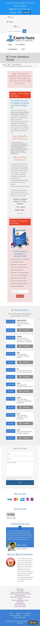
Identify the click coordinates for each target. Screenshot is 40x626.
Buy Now (26, 330)
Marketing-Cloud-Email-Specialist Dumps (20, 597)
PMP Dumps (20, 589)
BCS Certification (16, 64)
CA (18, 369)
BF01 (18, 353)
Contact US (27, 615)
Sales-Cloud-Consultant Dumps (20, 592)
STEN (18, 397)
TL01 (18, 414)
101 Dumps (20, 591)
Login (11, 17)
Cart (23, 49)
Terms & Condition (15, 615)
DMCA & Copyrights (20, 617)
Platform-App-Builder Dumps (20, 600)
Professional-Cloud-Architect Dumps (20, 594)
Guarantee (28, 613)
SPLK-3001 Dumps (20, 606)
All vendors (20, 44)
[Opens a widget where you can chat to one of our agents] (33, 622)
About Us (19, 613)
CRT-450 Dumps (20, 595)
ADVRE (19, 336)
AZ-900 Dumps (20, 603)
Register (11, 22)
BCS (9, 64)
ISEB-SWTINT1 (22, 320)
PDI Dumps (20, 602)
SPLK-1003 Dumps (20, 605)
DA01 (18, 383)
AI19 (18, 430)
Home (10, 44)
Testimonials (13, 49)
